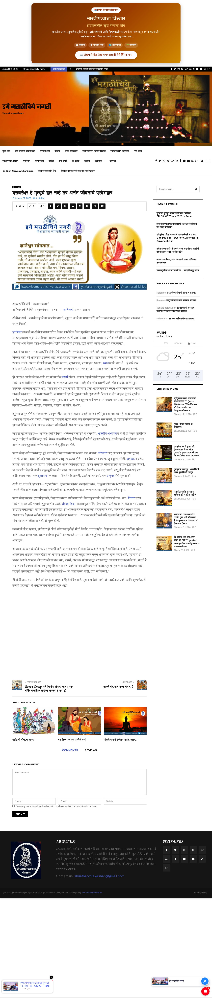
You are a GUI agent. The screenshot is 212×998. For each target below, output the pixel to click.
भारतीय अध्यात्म (107, 433)
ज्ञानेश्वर (17, 332)
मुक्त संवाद (39, 161)
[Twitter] (161, 161)
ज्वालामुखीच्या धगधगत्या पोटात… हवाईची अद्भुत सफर (178, 270)
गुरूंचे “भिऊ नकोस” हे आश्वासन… (183, 425)
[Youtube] (185, 161)
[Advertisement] (79, 632)
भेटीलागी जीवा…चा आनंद (23, 740)
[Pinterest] (169, 161)
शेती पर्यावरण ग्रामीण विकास (94, 151)
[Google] (173, 161)
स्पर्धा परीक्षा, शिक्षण (10, 161)
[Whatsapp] (197, 161)
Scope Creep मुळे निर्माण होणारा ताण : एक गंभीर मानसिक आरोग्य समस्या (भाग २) (49, 688)
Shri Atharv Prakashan (92, 893)
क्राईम (87, 161)
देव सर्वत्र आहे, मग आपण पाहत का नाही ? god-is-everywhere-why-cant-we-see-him (186, 541)
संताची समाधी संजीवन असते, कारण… (120, 740)
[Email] (189, 161)
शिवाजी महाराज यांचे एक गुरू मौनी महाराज (78, 171)
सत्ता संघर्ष (63, 161)
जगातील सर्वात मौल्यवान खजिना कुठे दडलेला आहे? (185, 493)
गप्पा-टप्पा (138, 151)
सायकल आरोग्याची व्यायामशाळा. (181, 318)
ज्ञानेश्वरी (68, 309)
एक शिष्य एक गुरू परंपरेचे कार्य (71, 740)
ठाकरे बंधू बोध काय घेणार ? (118, 686)
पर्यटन (57, 151)
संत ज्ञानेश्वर (69, 504)
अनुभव (111, 475)
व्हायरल (113, 161)
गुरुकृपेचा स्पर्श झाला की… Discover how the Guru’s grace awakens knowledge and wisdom (186, 451)
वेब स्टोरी (75, 161)
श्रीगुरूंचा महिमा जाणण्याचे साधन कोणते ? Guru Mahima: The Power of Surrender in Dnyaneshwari (177, 237)
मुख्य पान (6, 151)
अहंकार (131, 459)
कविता (51, 161)
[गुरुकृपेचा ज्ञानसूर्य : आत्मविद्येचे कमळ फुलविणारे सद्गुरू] (164, 475)
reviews (91, 750)
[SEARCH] (196, 189)
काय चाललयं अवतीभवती (25, 151)
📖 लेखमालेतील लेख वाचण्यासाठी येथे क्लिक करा (106, 55)
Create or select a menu (34, 69)
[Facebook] (157, 161)
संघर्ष (65, 377)
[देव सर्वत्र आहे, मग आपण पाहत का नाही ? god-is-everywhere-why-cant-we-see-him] (164, 543)
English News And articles (17, 171)
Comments (70, 750)
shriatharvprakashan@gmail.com (99, 876)
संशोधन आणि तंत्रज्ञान (119, 151)
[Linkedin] (178, 161)
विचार (131, 498)
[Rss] (193, 161)
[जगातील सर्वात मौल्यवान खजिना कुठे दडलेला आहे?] (164, 498)
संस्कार (102, 453)
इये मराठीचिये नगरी (26, 107)
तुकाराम (42, 475)
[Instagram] (165, 161)
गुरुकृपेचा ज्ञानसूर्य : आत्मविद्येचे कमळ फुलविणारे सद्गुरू (186, 470)
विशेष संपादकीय (71, 151)
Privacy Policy (200, 893)
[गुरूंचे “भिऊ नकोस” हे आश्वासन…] (164, 430)
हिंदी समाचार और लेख (47, 171)
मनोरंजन (26, 161)
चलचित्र (98, 161)
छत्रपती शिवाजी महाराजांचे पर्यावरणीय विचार (92, 69)
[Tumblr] (181, 161)
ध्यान (106, 363)
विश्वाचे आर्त (45, 151)
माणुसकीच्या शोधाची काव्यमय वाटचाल (181, 293)
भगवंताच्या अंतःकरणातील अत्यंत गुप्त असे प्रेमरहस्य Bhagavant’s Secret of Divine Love (186, 518)
